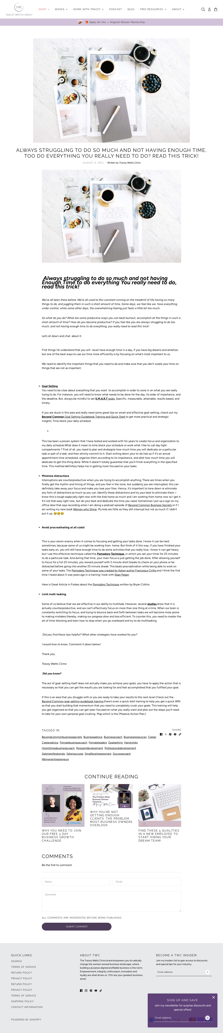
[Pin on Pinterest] (170, 734)
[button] (180, 734)
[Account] (209, 9)
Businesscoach (113, 737)
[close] (213, 997)
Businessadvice (92, 737)
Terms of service (23, 995)
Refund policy (21, 972)
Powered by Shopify (26, 1019)
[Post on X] (165, 734)
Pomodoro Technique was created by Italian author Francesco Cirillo (114, 570)
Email (120, 881)
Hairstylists (131, 742)
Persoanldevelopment (89, 748)
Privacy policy (21, 990)
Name (48, 881)
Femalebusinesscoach (73, 742)
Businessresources (135, 737)
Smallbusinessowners (98, 753)
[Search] (203, 9)
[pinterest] (91, 990)
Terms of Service (23, 967)
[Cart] (215, 9)
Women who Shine (85, 509)
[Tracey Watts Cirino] (19, 9)
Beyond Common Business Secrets (150, 505)
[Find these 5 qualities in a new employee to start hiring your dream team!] (160, 805)
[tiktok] (100, 990)
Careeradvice (50, 742)
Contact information (27, 1007)
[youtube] (95, 990)
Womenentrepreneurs (55, 759)
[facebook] (81, 990)
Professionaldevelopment (120, 748)
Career (152, 737)
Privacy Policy (21, 978)
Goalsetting (115, 742)
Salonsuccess (74, 753)
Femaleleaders (98, 742)
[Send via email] (175, 734)
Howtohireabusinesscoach (58, 748)
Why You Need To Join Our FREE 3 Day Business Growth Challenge (61, 835)
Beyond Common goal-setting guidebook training (73, 701)
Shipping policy (22, 1001)
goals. (111, 398)
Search (16, 961)
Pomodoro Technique (106, 584)
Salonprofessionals (53, 753)
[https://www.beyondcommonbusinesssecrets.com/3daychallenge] (63, 805)
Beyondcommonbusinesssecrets (62, 737)
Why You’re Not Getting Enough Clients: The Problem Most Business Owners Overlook (111, 818)
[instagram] (86, 990)
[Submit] (207, 1017)
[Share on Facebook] (161, 734)
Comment (51, 894)
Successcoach (122, 753)
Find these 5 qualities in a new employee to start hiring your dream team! (159, 835)
